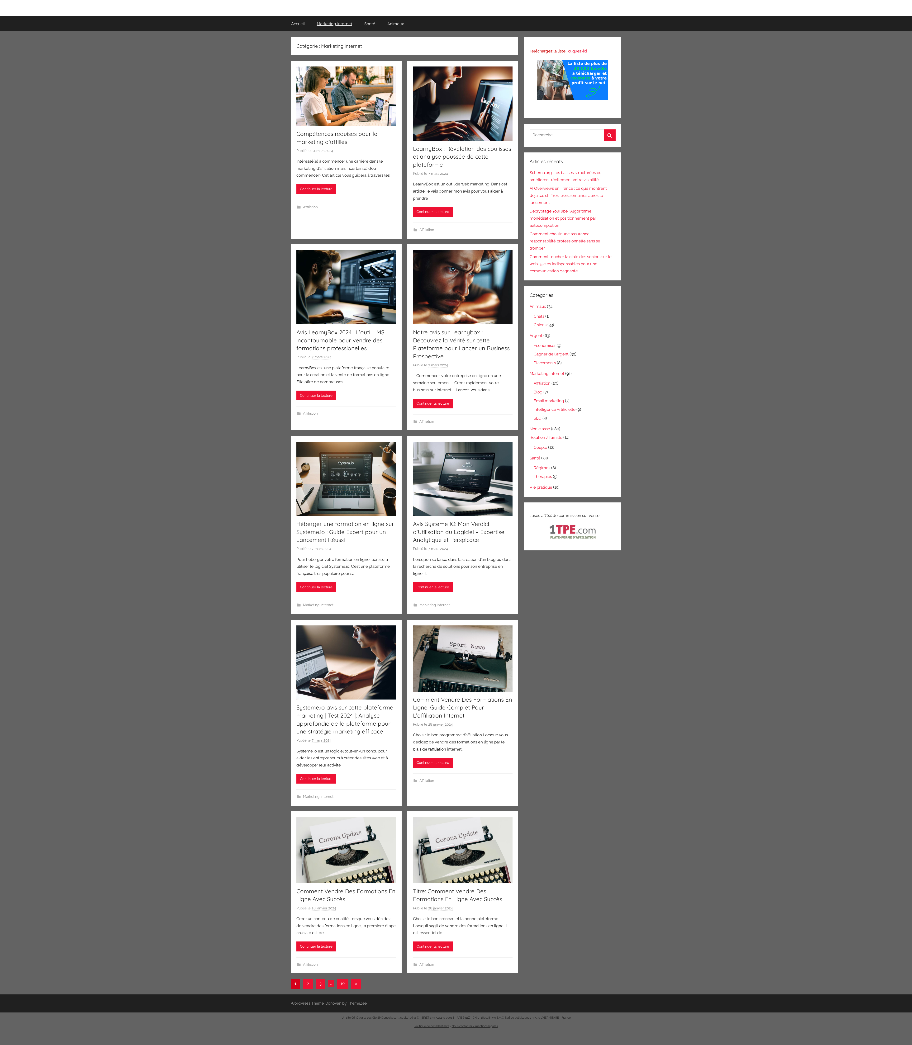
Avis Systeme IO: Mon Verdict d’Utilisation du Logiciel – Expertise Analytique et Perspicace (458, 531)
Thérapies (543, 476)
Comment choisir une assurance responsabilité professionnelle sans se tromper (565, 241)
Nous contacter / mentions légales (475, 1026)
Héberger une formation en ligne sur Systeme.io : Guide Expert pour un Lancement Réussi (345, 531)
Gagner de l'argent (551, 354)
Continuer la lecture (316, 189)
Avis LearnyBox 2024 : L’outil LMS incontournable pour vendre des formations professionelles (340, 340)
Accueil (298, 23)
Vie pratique (541, 487)
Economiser (545, 345)
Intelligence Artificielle (554, 409)
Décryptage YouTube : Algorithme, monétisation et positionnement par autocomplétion (563, 218)
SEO (538, 418)
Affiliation (310, 207)
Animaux (395, 23)
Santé (369, 23)
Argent (536, 335)
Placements (545, 362)
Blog (538, 392)
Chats (539, 316)
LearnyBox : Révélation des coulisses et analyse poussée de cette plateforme (462, 156)
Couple (540, 447)
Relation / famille (546, 437)
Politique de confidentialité (431, 1026)
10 (343, 983)
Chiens (540, 324)
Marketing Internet (334, 23)
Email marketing (549, 400)
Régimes (542, 467)
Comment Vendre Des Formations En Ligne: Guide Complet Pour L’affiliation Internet (462, 707)
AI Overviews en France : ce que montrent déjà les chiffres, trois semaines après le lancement (568, 195)
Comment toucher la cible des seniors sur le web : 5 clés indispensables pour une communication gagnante (571, 263)
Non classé (540, 428)
